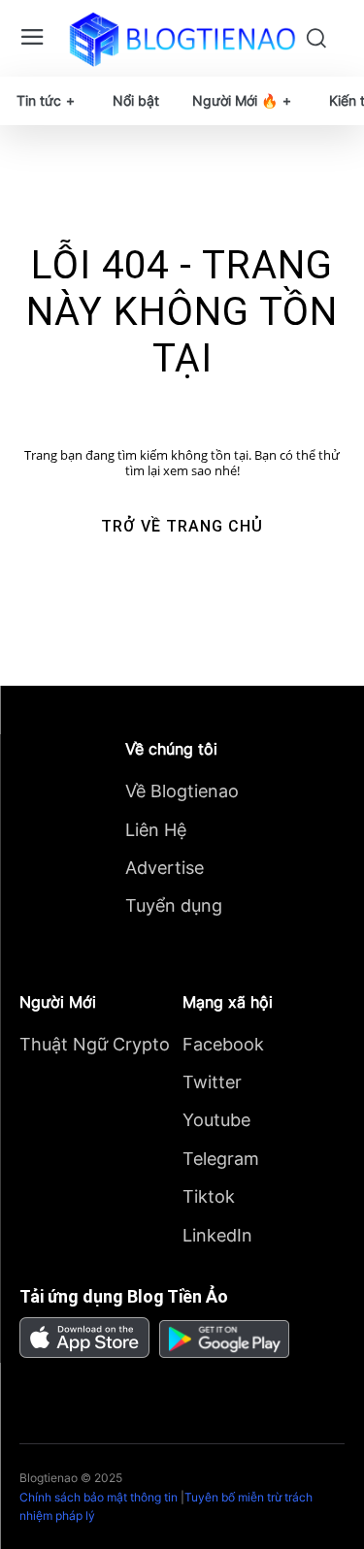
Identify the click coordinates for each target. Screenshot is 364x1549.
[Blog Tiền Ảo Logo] (182, 39)
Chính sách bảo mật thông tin (98, 1497)
